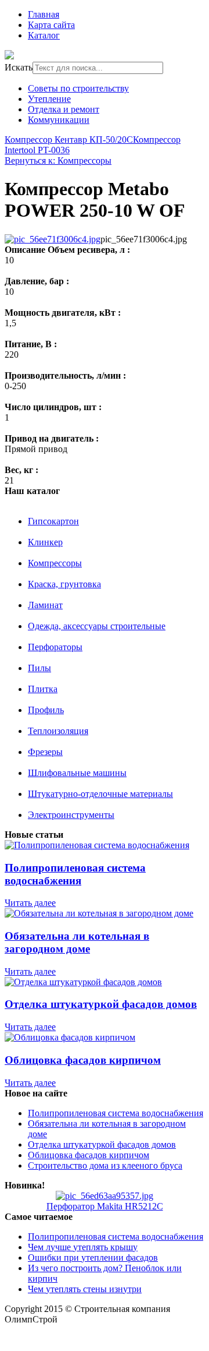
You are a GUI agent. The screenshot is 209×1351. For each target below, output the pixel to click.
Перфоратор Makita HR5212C (104, 1206)
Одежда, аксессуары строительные (96, 626)
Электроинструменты (71, 815)
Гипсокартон (53, 521)
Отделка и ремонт (63, 109)
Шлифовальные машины (77, 773)
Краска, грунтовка (64, 584)
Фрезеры (45, 752)
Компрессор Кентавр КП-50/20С (69, 139)
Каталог (44, 35)
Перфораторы (55, 647)
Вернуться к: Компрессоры (58, 160)
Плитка (42, 689)
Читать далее (30, 903)
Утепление (49, 99)
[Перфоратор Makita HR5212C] (104, 1196)
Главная (43, 14)
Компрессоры (55, 563)
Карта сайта (51, 25)
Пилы (39, 668)
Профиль (46, 710)
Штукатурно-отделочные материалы (100, 794)
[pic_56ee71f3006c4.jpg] (52, 239)
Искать (19, 67)
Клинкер (45, 542)
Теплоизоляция (58, 731)
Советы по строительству (78, 88)
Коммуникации (58, 120)
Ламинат (45, 605)
